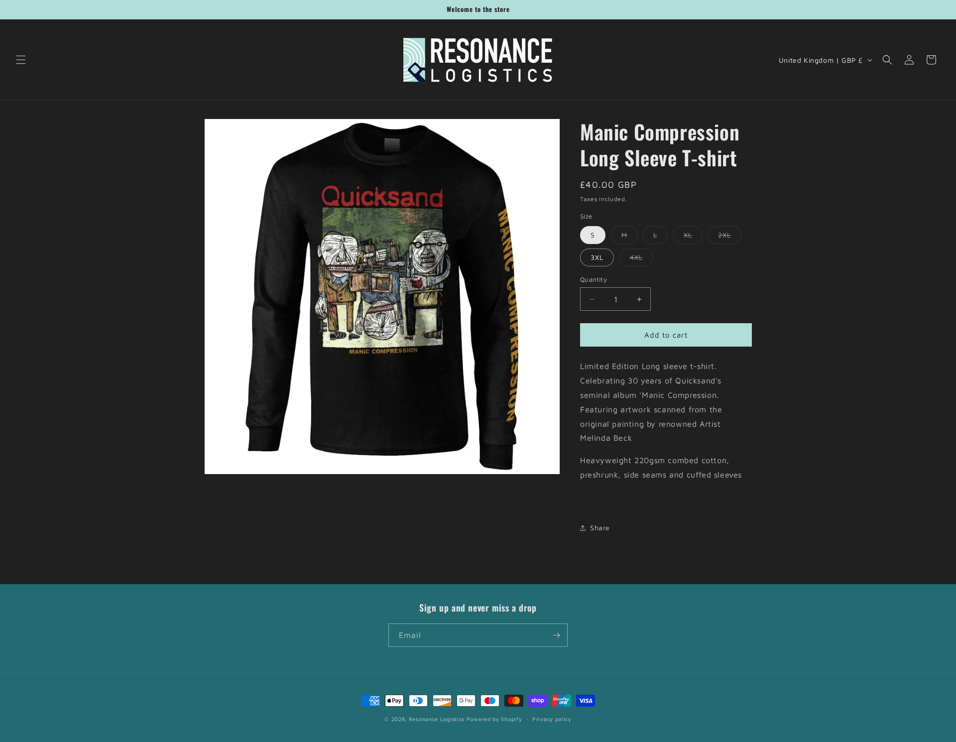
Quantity (593, 279)
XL (693, 237)
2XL (729, 237)
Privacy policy (552, 719)
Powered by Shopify (494, 719)
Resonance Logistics (437, 719)
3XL (597, 257)
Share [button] (600, 527)
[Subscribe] (556, 635)
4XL (641, 259)
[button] (21, 60)
